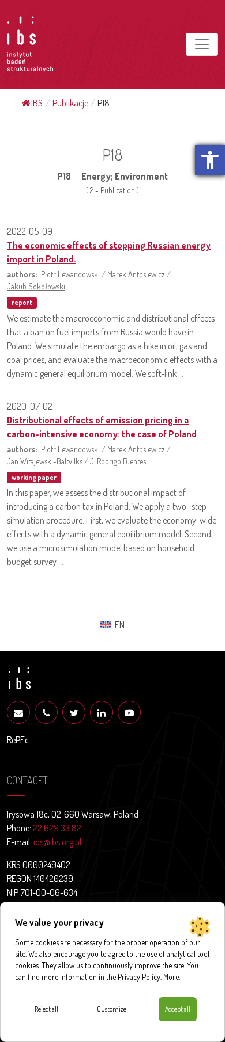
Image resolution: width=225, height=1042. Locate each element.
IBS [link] (37, 103)
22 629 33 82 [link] (57, 828)
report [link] (22, 302)
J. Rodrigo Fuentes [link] (118, 461)
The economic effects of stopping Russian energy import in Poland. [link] (109, 252)
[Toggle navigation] (202, 44)
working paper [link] (34, 477)
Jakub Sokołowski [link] (36, 286)
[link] (210, 160)
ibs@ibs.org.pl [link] (57, 842)
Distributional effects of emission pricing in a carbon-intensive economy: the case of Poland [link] (102, 427)
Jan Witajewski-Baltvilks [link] (44, 461)
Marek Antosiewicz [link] (136, 274)
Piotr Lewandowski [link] (70, 274)
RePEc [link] (18, 740)
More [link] (171, 977)
